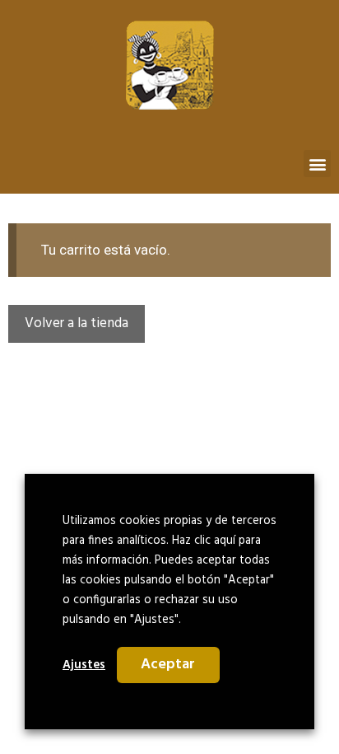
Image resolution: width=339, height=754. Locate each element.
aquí (224, 541)
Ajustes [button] (84, 665)
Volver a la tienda (76, 323)
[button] (317, 163)
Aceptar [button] (168, 665)
